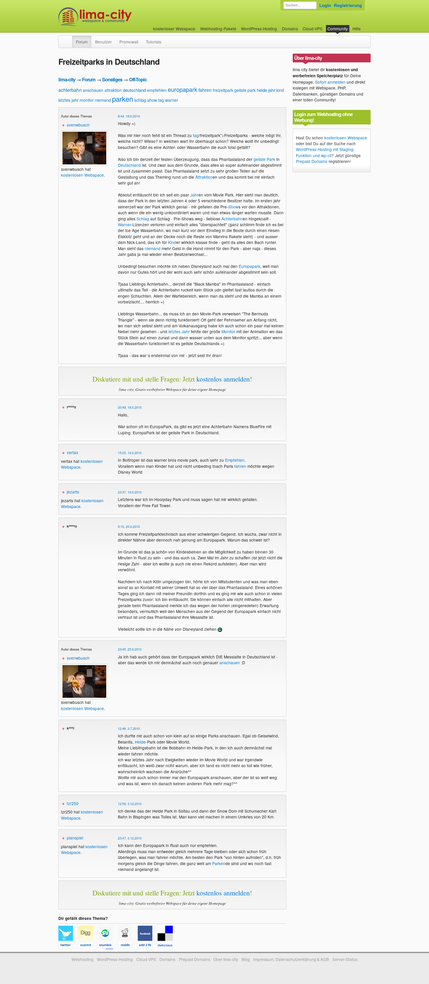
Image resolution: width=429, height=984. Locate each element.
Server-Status (345, 959)
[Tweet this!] (68, 946)
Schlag (143, 219)
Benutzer (103, 42)
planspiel (75, 838)
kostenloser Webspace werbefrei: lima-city (116, 16)
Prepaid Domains (311, 161)
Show (233, 207)
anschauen (93, 90)
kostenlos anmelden (223, 379)
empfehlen (157, 90)
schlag (140, 100)
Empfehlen (235, 460)
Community (337, 28)
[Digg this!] (88, 946)
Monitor (228, 331)
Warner (124, 224)
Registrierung (348, 5)
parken (122, 99)
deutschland (134, 90)
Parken (218, 863)
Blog (246, 959)
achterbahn (70, 90)
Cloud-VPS (312, 28)
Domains (290, 28)
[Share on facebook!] (148, 946)
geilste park (245, 90)
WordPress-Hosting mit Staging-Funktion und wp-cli (325, 152)
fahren (205, 90)
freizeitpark (223, 90)
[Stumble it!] (108, 946)
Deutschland (129, 165)
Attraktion (204, 177)
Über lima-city (225, 959)
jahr (271, 90)
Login (325, 5)
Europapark (249, 266)
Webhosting (82, 959)
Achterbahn (232, 219)
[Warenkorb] (365, 26)
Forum (82, 42)
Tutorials (153, 42)
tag (161, 100)
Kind (172, 242)
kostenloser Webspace (174, 28)
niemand (103, 100)
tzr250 (73, 803)
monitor (87, 100)
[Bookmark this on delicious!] (167, 946)
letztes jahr (68, 100)
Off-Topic (138, 79)
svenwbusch (78, 125)
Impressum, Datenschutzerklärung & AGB (291, 959)
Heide (140, 742)
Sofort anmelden (330, 82)
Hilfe (357, 28)
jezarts (73, 492)
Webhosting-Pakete (218, 28)
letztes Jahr (179, 331)
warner (171, 100)
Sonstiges (112, 79)
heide (262, 90)
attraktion (113, 90)
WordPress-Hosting (259, 28)
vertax (72, 452)
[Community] (68, 39)
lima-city (66, 79)
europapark (182, 89)
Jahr (194, 195)
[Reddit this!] (128, 946)
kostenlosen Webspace (82, 175)
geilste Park (264, 159)
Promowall (128, 42)
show (152, 100)
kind (280, 90)
